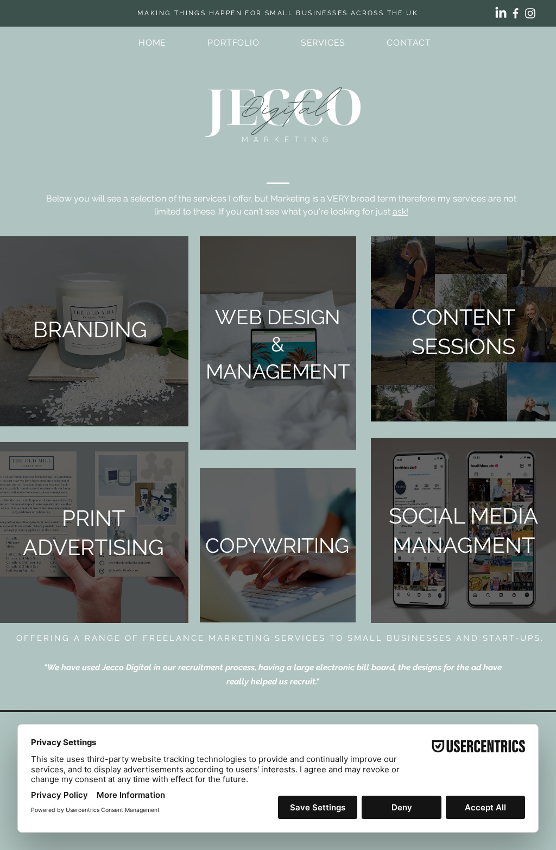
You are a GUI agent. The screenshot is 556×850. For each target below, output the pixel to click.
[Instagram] (530, 13)
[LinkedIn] (501, 13)
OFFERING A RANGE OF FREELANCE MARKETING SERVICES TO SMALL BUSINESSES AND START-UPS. (280, 638)
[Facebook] (515, 13)
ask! (400, 211)
